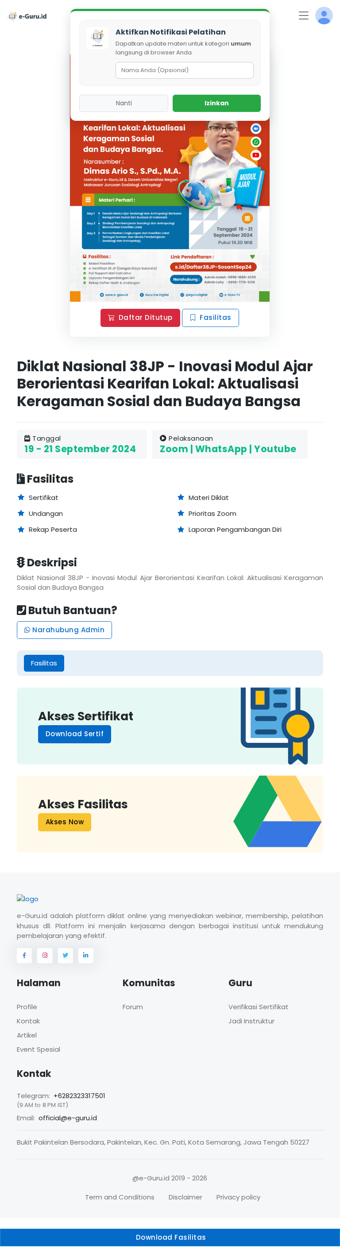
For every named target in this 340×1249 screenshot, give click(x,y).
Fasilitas (216, 317)
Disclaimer (185, 1197)
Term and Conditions (120, 1197)
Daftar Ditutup (146, 317)
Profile (27, 1006)
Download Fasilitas (170, 1237)
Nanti (124, 103)
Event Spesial (38, 1049)
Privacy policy (238, 1197)
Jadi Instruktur (251, 1021)
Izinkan (217, 103)
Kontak (28, 1021)
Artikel (27, 1035)
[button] (324, 15)
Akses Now (65, 822)
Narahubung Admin (68, 629)
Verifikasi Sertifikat (258, 1006)
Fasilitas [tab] (44, 663)
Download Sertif (75, 733)
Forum (133, 1006)
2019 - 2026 (189, 1178)
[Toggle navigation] (303, 16)
